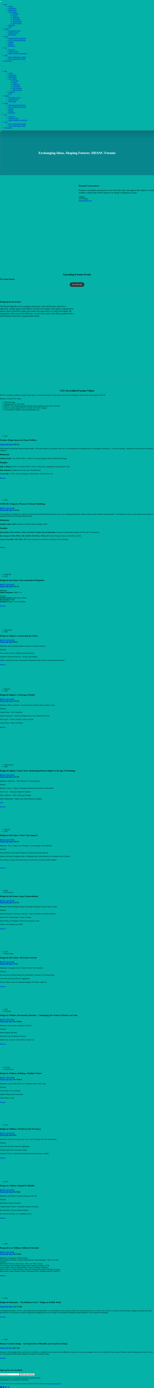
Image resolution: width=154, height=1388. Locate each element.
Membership (12, 10)
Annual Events (13, 33)
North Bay (16, 18)
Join (5, 4)
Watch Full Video (6, 444)
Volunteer (11, 25)
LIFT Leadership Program (17, 40)
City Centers (12, 12)
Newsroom (8, 61)
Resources (11, 46)
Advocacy (11, 50)
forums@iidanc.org (85, 200)
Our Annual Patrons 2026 (16, 59)
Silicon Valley (17, 23)
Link (1, 802)
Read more (3, 478)
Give (5, 55)
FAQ (10, 27)
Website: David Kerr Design (53, 1383)
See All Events (77, 284)
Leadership (12, 8)
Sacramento (16, 19)
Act (5, 48)
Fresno (15, 16)
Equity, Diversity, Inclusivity (17, 53)
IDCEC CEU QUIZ (7, 508)
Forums (10, 44)
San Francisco (17, 21)
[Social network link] (1, 1387)
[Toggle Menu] (1, 1)
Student (10, 42)
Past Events (12, 34)
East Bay (16, 14)
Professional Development (17, 38)
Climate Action (13, 51)
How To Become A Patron (17, 57)
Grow (6, 36)
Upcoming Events (14, 31)
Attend (6, 29)
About (10, 6)
